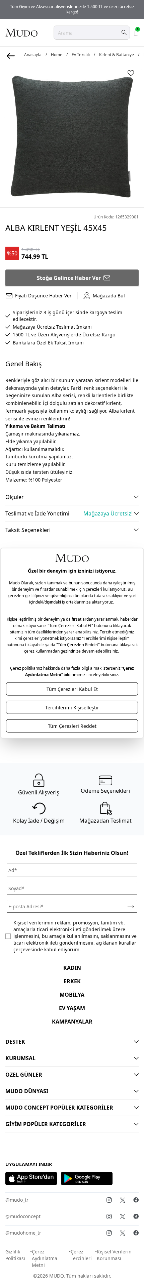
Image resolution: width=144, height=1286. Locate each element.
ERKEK (72, 981)
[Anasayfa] (21, 33)
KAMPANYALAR (72, 1021)
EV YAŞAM (72, 1008)
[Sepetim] (136, 32)
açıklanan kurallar (116, 943)
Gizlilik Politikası (15, 1254)
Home (56, 54)
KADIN (72, 967)
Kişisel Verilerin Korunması (114, 1254)
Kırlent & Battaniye (116, 54)
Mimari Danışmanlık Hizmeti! (73, 9)
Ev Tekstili (81, 54)
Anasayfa (33, 54)
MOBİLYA (72, 994)
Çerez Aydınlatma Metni (44, 1258)
